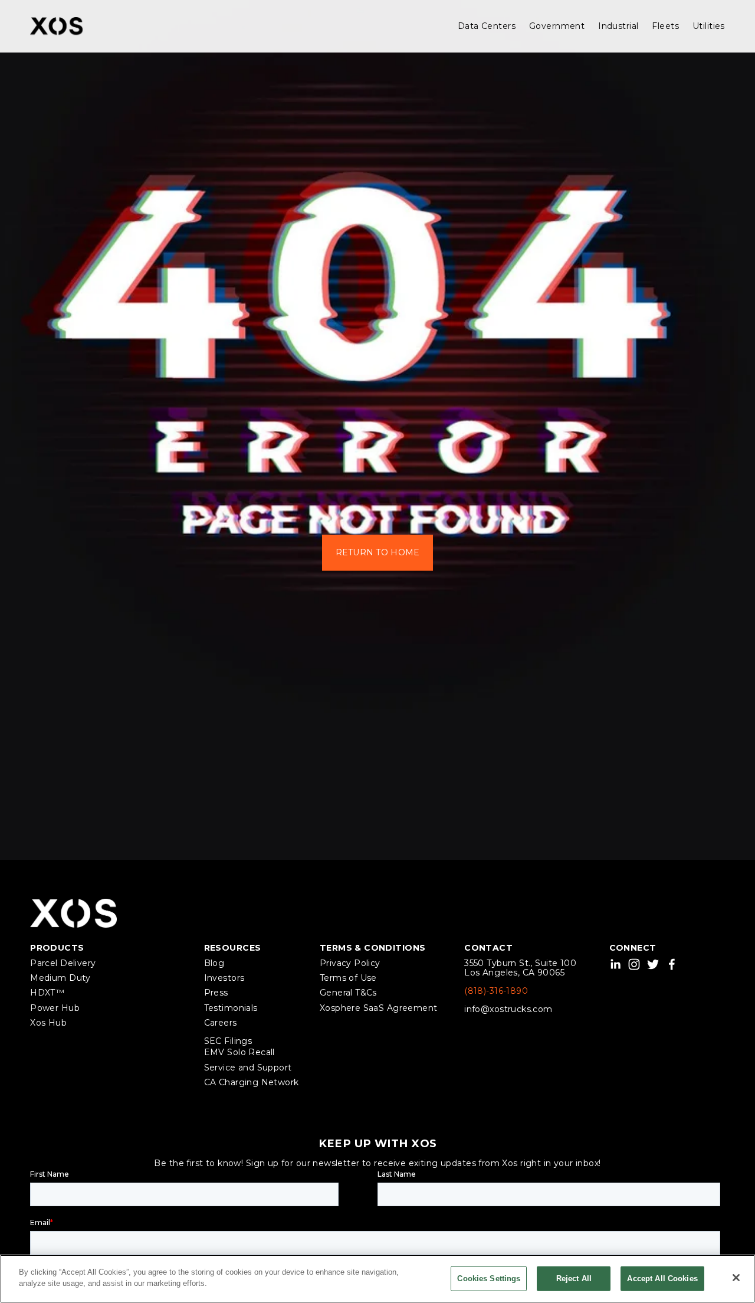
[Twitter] (653, 964)
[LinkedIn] (615, 964)
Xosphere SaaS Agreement (379, 1008)
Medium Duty (60, 978)
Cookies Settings (488, 1278)
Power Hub (55, 1008)
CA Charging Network (251, 1083)
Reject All (574, 1278)
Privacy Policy (350, 963)
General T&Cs (348, 993)
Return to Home (378, 552)
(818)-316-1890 (496, 991)
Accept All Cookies (662, 1278)
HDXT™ (47, 993)
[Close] (736, 1278)
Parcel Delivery (63, 963)
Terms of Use (348, 978)
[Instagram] (634, 964)
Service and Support (248, 1068)
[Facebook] (672, 964)
